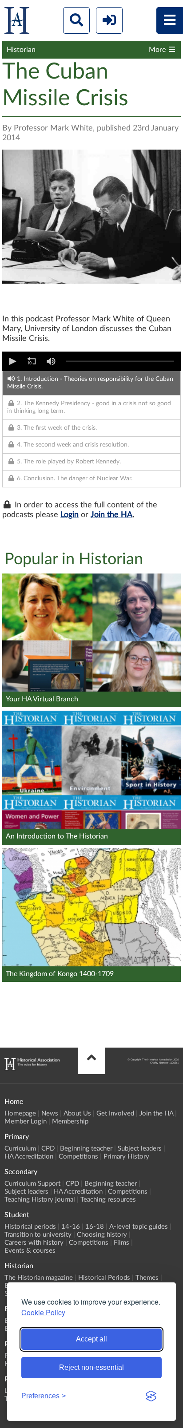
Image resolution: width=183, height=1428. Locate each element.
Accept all (91, 1339)
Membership (70, 1121)
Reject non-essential (91, 1367)
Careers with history (34, 1242)
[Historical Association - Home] (32, 1068)
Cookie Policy (43, 1312)
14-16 (70, 1226)
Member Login (25, 1121)
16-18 (94, 1226)
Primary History (126, 1156)
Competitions (78, 1156)
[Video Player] (91, 361)
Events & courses (30, 1250)
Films (121, 1242)
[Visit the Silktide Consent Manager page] (151, 1396)
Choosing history (102, 1234)
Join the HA (111, 515)
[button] (12, 361)
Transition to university (38, 1234)
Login (69, 515)
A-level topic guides (138, 1226)
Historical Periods (104, 1277)
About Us (77, 1113)
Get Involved (115, 1113)
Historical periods (30, 1226)
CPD (48, 1148)
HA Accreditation (28, 1156)
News (49, 1113)
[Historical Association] (16, 22)
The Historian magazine (38, 1277)
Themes (147, 1277)
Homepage (20, 1113)
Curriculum (20, 1148)
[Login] (109, 20)
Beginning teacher (86, 1148)
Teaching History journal (39, 1199)
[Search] (76, 20)
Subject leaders (140, 1148)
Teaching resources (108, 1199)
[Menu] (169, 20)
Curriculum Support (32, 1183)
